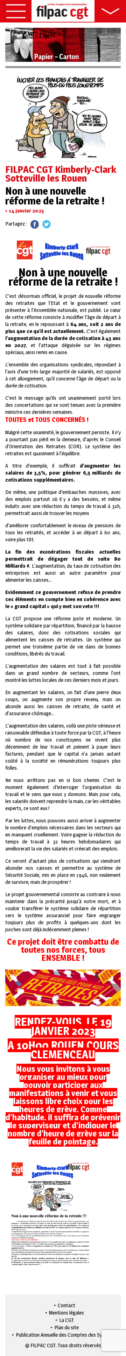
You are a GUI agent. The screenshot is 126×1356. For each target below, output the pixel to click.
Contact (66, 1305)
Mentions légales (66, 1312)
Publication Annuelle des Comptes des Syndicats (67, 1334)
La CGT (66, 1320)
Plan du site (66, 1327)
